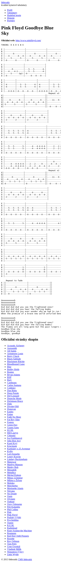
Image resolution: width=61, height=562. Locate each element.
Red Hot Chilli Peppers (18, 536)
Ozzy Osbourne (14, 504)
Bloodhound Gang (16, 364)
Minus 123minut (15, 478)
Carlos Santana (14, 385)
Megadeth (11, 470)
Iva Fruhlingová (14, 438)
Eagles (10, 411)
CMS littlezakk (25, 559)
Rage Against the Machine (19, 530)
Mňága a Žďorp (14, 480)
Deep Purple (13, 393)
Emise (10, 414)
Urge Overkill (13, 546)
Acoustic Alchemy (15, 345)
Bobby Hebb (13, 369)
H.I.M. (10, 430)
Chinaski (11, 435)
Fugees (10, 422)
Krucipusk (12, 446)
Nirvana (11, 491)
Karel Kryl (12, 443)
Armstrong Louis (15, 353)
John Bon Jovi (14, 441)
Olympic (11, 499)
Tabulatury (12, 12)
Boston (10, 372)
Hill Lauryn (12, 433)
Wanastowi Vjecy (15, 552)
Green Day (12, 425)
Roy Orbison (13, 541)
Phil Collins (12, 509)
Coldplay (11, 388)
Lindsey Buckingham (17, 459)
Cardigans (12, 382)
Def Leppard (13, 396)
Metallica (11, 472)
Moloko (11, 483)
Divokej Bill (13, 406)
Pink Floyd (12, 515)
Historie (11, 18)
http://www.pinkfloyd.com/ (28, 40)
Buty (9, 380)
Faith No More (14, 417)
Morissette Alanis (15, 488)
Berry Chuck (13, 356)
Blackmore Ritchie (16, 361)
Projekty (11, 20)
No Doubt (12, 493)
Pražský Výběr (14, 517)
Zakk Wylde (13, 554)
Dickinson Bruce (15, 401)
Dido (9, 404)
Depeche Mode (14, 398)
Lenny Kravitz (14, 456)
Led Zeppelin (13, 454)
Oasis (9, 496)
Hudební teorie (14, 15)
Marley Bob (12, 467)
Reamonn (11, 533)
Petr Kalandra (13, 507)
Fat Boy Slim (13, 419)
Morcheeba (12, 485)
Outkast (10, 501)
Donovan (11, 409)
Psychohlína (13, 520)
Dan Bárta (12, 390)
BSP (9, 377)
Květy (10, 451)
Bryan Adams (13, 374)
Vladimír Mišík (14, 549)
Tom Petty (12, 544)
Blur (9, 367)
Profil (9, 10)
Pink (9, 512)
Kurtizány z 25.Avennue (18, 448)
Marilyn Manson (15, 464)
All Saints (11, 351)
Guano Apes (13, 427)
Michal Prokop (14, 475)
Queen (10, 522)
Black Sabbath (14, 359)
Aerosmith (12, 348)
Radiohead (12, 528)
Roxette (10, 538)
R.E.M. (10, 525)
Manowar (11, 462)
